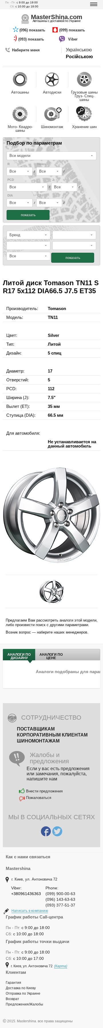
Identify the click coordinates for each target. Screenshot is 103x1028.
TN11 (53, 317)
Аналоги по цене (51, 656)
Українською (79, 49)
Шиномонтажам (38, 740)
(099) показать (72, 30)
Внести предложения (44, 791)
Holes (41, 164)
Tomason (57, 308)
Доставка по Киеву (21, 988)
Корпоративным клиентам (52, 734)
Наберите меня (26, 50)
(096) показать (32, 30)
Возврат (12, 999)
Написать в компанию (29, 911)
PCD (10, 179)
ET (39, 195)
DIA (10, 195)
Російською (79, 56)
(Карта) (60, 966)
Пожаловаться (38, 798)
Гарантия (13, 983)
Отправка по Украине (23, 993)
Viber (73, 39)
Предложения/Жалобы (24, 1004)
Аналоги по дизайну (19, 656)
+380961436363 (26, 893)
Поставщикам (36, 729)
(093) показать (31, 39)
